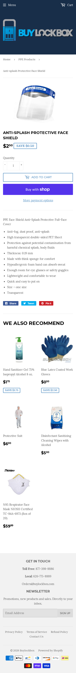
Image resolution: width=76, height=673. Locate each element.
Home (7, 59)
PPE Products (26, 59)
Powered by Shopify (50, 650)
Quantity (8, 158)
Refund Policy (59, 632)
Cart (69, 5)
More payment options (38, 200)
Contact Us (36, 636)
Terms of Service (37, 632)
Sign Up (65, 613)
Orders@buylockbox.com (38, 584)
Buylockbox (27, 650)
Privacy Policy (14, 632)
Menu (12, 5)
